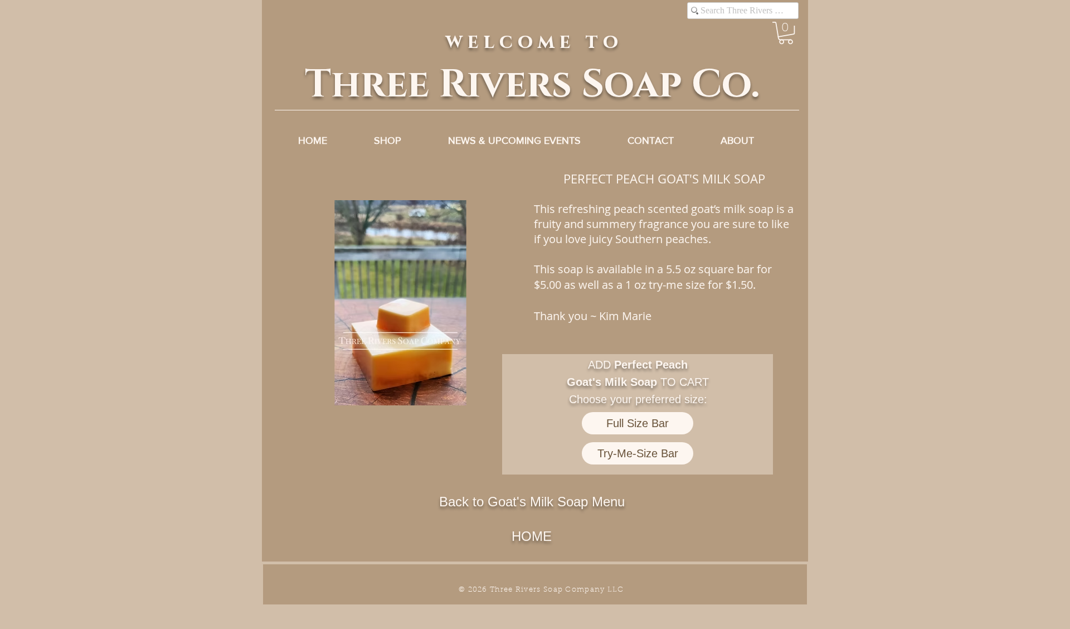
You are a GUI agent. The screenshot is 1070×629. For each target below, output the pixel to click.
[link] (785, 33)
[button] (400, 302)
